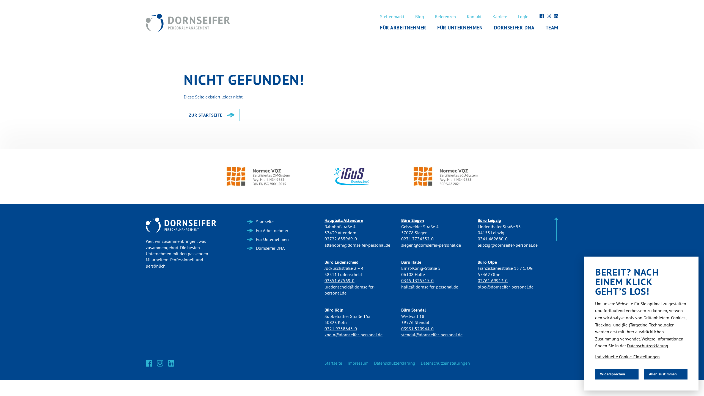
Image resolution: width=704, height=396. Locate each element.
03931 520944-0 (417, 329)
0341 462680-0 (493, 239)
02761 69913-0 (493, 280)
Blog (419, 16)
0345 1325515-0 (417, 280)
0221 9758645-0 (340, 329)
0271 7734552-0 (417, 239)
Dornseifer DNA (514, 28)
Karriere (500, 16)
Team (552, 28)
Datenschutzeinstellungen (445, 363)
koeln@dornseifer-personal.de (353, 335)
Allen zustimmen (663, 374)
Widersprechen (612, 374)
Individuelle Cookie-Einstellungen (627, 357)
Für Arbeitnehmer (403, 28)
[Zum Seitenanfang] (556, 229)
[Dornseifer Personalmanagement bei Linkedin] (556, 16)
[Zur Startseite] (181, 225)
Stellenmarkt (392, 16)
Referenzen (445, 16)
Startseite (333, 363)
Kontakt (474, 16)
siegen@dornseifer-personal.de (431, 245)
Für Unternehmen (460, 28)
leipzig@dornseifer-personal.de (508, 245)
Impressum (358, 363)
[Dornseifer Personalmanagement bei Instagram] (549, 16)
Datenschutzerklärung (394, 363)
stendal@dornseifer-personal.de (432, 335)
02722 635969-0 (340, 239)
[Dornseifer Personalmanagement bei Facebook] (542, 16)
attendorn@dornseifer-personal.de (357, 245)
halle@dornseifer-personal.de (429, 287)
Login (523, 16)
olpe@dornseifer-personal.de (506, 287)
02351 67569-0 (339, 280)
